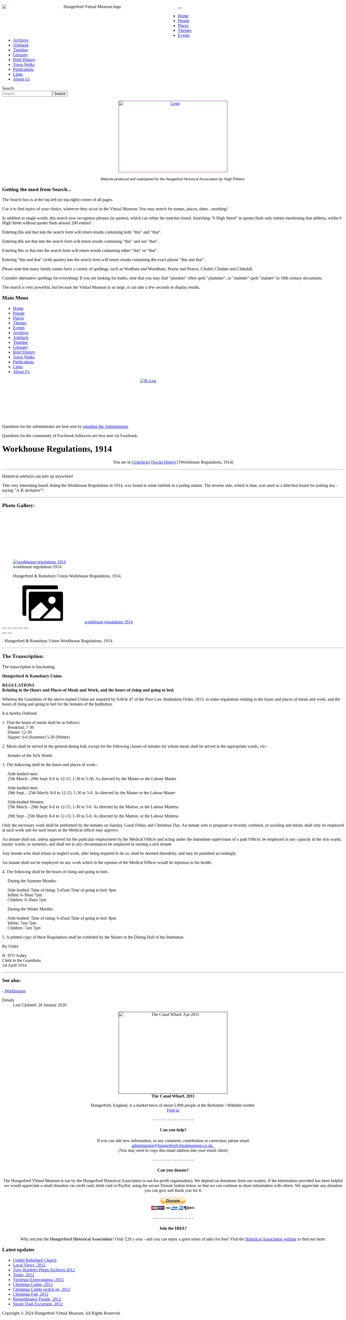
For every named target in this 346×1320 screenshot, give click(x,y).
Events (183, 35)
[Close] (4, 628)
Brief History (24, 59)
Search (8, 88)
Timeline (20, 50)
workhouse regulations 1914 (108, 622)
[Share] (10, 628)
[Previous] (4, 633)
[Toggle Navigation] (180, 8)
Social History (164, 462)
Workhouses (15, 991)
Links (18, 74)
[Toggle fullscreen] (15, 628)
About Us (21, 79)
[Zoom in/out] (20, 628)
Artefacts (20, 45)
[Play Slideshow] (26, 628)
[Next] (10, 633)
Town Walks (24, 64)
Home (183, 16)
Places (183, 25)
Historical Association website (271, 1239)
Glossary (20, 54)
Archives (20, 40)
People (183, 20)
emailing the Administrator (105, 426)
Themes (184, 30)
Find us (173, 1110)
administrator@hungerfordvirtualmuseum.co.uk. (173, 1145)
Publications (23, 69)
